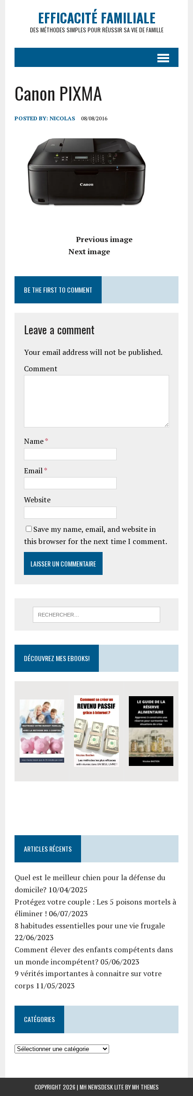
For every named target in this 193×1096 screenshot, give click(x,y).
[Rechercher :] (96, 614)
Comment (41, 368)
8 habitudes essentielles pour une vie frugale (90, 925)
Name (34, 441)
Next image (89, 251)
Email (34, 470)
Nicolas (62, 118)
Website (37, 499)
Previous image (104, 239)
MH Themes (145, 1087)
